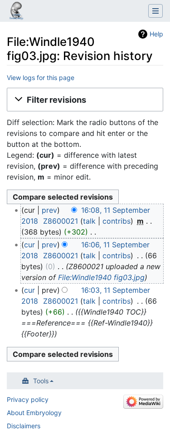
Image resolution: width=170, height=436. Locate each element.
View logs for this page (40, 77)
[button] (85, 100)
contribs (116, 221)
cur (29, 244)
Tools (41, 381)
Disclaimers (23, 426)
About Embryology (34, 412)
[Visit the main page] (16, 11)
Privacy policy (28, 399)
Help (156, 34)
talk (89, 221)
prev (49, 210)
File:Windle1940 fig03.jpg (101, 277)
